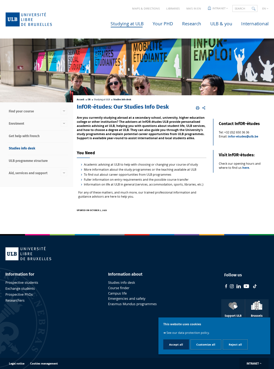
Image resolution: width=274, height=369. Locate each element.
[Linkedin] (239, 286)
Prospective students (21, 282)
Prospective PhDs (19, 294)
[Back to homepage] (34, 19)
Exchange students (20, 288)
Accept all (176, 344)
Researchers (15, 300)
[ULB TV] (246, 286)
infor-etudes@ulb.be (243, 136)
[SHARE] (203, 108)
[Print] (198, 108)
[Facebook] (226, 286)
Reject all (235, 344)
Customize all (205, 344)
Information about (125, 274)
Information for (19, 274)
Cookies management (44, 363)
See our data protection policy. (188, 333)
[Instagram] (232, 286)
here (245, 168)
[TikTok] (255, 286)
